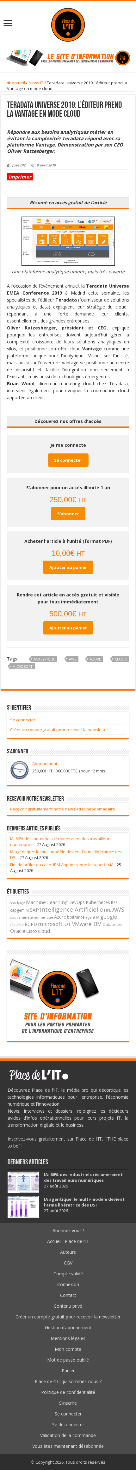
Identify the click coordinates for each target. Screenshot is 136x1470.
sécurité (17, 924)
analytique (44, 659)
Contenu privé (68, 1306)
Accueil (18, 83)
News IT (35, 83)
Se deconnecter (68, 1424)
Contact (68, 1295)
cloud (121, 659)
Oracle (17, 930)
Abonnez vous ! (68, 1230)
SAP (34, 910)
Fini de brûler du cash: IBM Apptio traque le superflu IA (62, 865)
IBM (97, 924)
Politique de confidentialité (68, 1392)
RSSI (115, 902)
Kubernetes (98, 902)
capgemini (19, 910)
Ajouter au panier (68, 567)
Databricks (112, 924)
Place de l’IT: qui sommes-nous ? (68, 1381)
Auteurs (68, 1252)
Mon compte (68, 1349)
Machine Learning (47, 902)
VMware (81, 923)
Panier (68, 1371)
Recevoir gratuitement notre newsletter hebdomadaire (62, 809)
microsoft (22, 666)
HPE (107, 910)
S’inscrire (68, 1403)
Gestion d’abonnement (68, 1327)
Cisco (31, 931)
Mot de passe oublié (68, 1360)
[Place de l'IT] (68, 24)
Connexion (68, 1284)
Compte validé (68, 1274)
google (108, 916)
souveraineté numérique (31, 917)
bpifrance (76, 917)
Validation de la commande (68, 1435)
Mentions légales (68, 1338)
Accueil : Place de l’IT (68, 1241)
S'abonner (68, 514)
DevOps (77, 902)
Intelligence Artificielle (71, 909)
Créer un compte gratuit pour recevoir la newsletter (59, 729)
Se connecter (68, 460)
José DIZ (19, 165)
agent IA (92, 917)
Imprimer (20, 176)
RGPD (31, 924)
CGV (68, 1263)
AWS (72, 659)
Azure (95, 659)
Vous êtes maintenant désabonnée (68, 1446)
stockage (17, 902)
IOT (67, 924)
